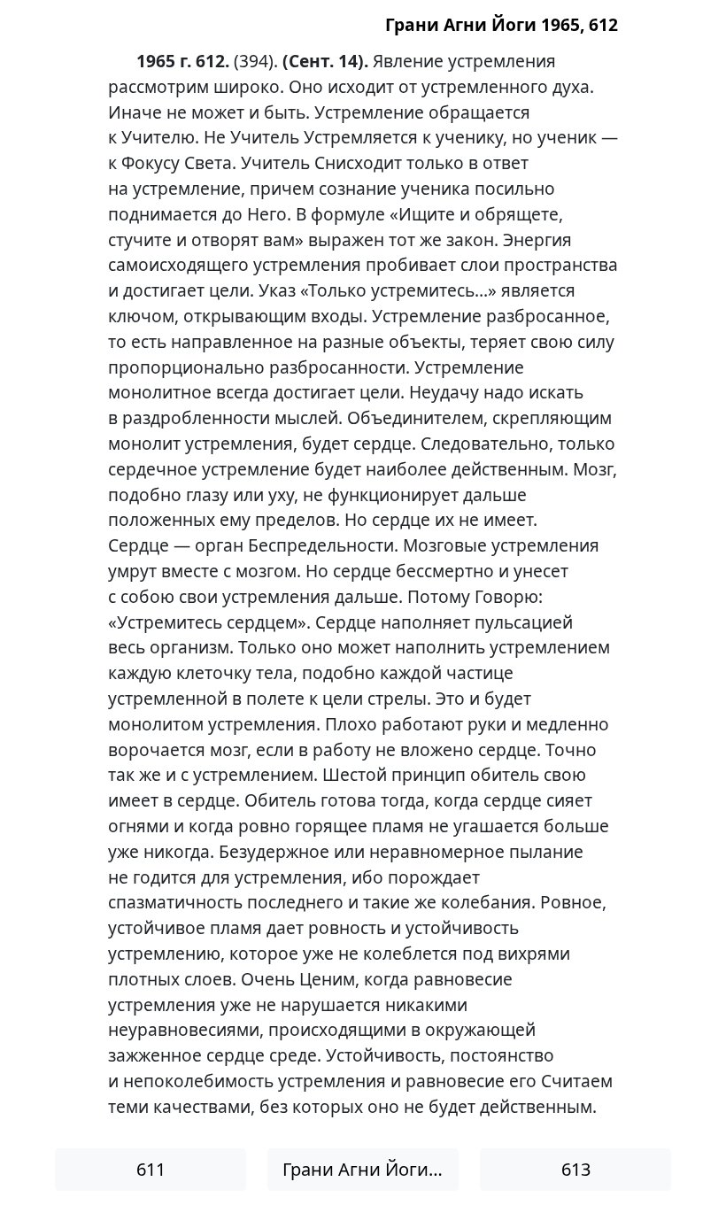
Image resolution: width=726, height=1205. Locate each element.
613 (576, 1169)
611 (151, 1169)
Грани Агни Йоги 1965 (370, 1169)
